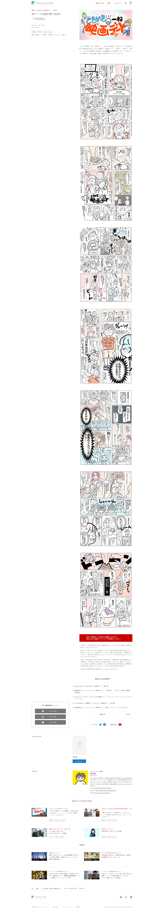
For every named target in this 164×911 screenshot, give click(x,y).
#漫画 (33, 34)
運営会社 (78, 907)
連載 (108, 3)
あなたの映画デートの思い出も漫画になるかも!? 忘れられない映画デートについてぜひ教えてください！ (104, 638)
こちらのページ (107, 669)
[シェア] (104, 725)
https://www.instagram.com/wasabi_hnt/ (106, 790)
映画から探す (100, 3)
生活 (45, 32)
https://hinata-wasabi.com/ (103, 793)
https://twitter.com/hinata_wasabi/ (102, 788)
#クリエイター (57, 34)
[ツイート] (99, 725)
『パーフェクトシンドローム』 (123, 784)
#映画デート (38, 34)
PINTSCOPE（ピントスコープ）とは (40, 907)
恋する (39, 32)
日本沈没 (75, 757)
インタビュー (118, 3)
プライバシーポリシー (67, 907)
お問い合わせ (55, 907)
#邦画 (63, 34)
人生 (50, 32)
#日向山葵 (44, 34)
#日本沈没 (50, 34)
